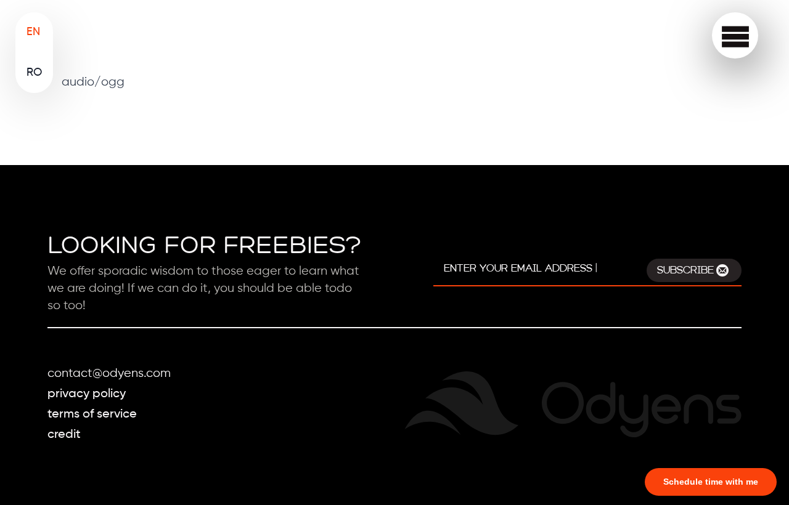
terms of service (92, 414)
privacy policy (86, 394)
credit (64, 435)
